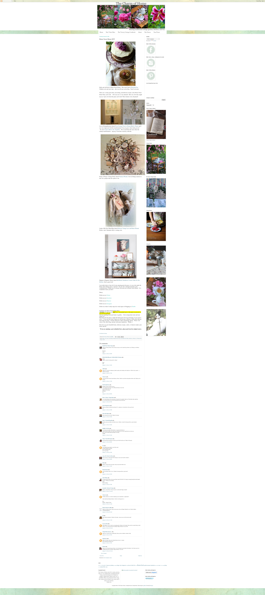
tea (136, 338)
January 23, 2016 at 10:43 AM (107, 550)
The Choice (147, 32)
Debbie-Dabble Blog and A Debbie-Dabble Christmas (111, 357)
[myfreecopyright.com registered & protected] (129, 570)
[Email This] (118, 337)
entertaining (111, 338)
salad (161, 565)
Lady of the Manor (105, 413)
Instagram (109, 303)
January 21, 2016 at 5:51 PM (107, 435)
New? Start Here (110, 32)
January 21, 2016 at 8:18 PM (107, 474)
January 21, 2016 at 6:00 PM (107, 442)
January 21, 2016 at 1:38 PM (107, 365)
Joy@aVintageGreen (106, 405)
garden (145, 565)
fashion (136, 565)
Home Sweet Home (126, 338)
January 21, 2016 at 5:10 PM (107, 424)
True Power (157, 32)
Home (101, 32)
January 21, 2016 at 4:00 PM (107, 393)
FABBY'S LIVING (105, 428)
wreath (103, 339)
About (140, 32)
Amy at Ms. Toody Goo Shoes (107, 456)
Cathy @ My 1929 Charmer (107, 438)
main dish (156, 565)
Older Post (140, 555)
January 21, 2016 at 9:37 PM (107, 484)
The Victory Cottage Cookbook (126, 32)
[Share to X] (120, 337)
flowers (119, 338)
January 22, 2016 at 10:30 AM (107, 528)
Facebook (109, 298)
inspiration (153, 565)
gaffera (145, 585)
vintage (101, 339)
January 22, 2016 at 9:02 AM (107, 512)
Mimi (103, 462)
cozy (127, 565)
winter (106, 566)
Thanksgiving (108, 565)
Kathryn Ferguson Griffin (107, 507)
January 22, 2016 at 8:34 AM (107, 503)
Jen (103, 445)
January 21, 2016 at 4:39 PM (107, 416)
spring (165, 565)
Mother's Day (100, 565)
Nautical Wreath (123, 176)
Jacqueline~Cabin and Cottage (107, 488)
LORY (103, 368)
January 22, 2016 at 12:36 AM (107, 491)
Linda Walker (104, 477)
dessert (108, 338)
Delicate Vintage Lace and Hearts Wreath (128, 228)
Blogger (151, 585)
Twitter (108, 295)
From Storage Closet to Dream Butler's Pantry (126, 126)
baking (103, 338)
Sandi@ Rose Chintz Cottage (107, 345)
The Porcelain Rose (105, 384)
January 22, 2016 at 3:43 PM (107, 542)
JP (103, 515)
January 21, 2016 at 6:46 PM (107, 459)
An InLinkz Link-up (103, 333)
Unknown (104, 376)
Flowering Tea (134, 87)
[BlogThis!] (119, 337)
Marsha (103, 546)
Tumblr (133, 306)
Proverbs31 (104, 565)
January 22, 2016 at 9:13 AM (107, 520)
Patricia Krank (105, 469)
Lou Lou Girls (105, 523)
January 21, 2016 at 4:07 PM (107, 401)
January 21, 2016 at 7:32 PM (107, 466)
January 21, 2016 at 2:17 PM (107, 373)
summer (101, 567)
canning (115, 565)
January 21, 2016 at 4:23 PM (107, 409)
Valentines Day (139, 338)
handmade (148, 565)
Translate (154, 40)
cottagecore (124, 565)
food (121, 338)
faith (132, 565)
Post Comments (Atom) (108, 557)
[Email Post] (115, 336)
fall (134, 565)
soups (163, 565)
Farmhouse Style (115, 338)
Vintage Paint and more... (107, 531)
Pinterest (109, 301)
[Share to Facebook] (121, 337)
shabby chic (130, 338)
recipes (159, 565)
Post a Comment (103, 553)
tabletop (134, 338)
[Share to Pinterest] (123, 337)
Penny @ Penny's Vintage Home (108, 397)
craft (105, 338)
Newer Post (102, 555)
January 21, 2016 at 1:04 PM (107, 353)
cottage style (118, 565)
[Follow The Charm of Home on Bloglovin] (151, 573)
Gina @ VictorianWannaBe (107, 420)
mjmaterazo (104, 538)
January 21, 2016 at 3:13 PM (107, 381)
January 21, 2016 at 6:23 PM (107, 452)
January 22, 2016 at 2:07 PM (107, 534)
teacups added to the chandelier (112, 129)
